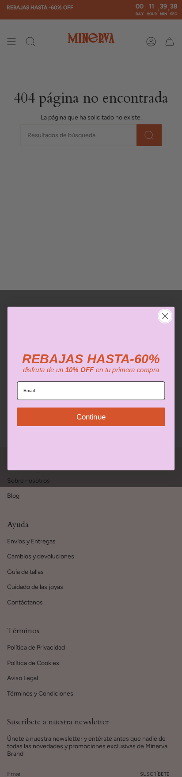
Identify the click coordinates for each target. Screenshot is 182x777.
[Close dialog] (165, 316)
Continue (91, 416)
